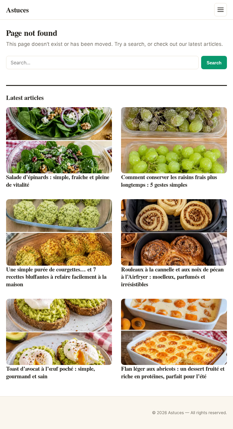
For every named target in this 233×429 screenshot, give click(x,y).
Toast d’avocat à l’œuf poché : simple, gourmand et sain (50, 372)
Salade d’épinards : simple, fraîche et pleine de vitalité (57, 181)
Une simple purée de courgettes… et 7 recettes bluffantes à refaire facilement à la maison (56, 276)
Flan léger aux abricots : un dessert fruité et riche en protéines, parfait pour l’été (173, 372)
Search (214, 62)
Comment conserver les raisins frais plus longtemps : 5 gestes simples (169, 181)
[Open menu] (220, 9)
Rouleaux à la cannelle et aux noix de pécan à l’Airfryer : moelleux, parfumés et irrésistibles (172, 276)
